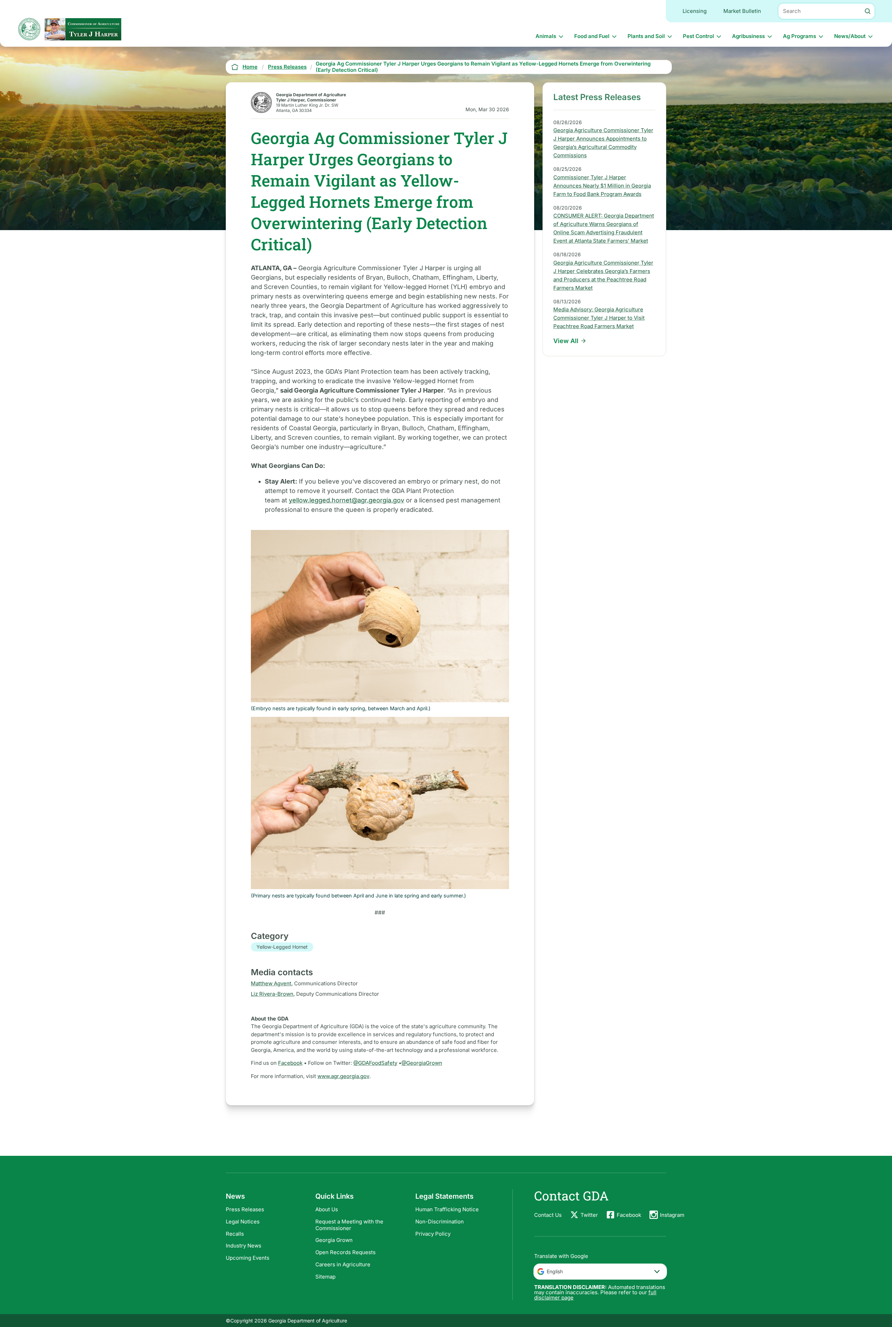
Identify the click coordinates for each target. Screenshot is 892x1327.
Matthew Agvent (271, 983)
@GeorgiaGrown (421, 1063)
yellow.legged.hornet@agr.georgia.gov (346, 500)
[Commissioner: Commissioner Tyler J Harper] (83, 29)
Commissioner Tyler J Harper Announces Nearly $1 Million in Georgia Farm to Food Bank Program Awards (602, 185)
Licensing (695, 11)
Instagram (672, 1215)
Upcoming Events (247, 1257)
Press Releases (245, 1209)
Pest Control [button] (698, 36)
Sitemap (325, 1276)
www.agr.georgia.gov (343, 1076)
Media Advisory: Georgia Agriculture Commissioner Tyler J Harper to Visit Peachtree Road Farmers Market (599, 317)
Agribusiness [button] (748, 36)
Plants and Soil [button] (646, 36)
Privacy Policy (433, 1233)
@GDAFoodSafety (375, 1063)
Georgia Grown (334, 1240)
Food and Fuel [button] (591, 36)
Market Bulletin (742, 11)
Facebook (290, 1063)
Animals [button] (546, 36)
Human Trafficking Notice (447, 1209)
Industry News (243, 1245)
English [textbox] (555, 1271)
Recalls (235, 1233)
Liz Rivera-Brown (272, 994)
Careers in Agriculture (342, 1264)
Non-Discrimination (439, 1221)
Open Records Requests (345, 1252)
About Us (326, 1209)
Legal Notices (243, 1221)
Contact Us (548, 1215)
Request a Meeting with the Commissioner (349, 1224)
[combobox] (600, 1271)
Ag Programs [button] (799, 36)
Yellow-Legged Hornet (282, 947)
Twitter (589, 1215)
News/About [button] (850, 36)
